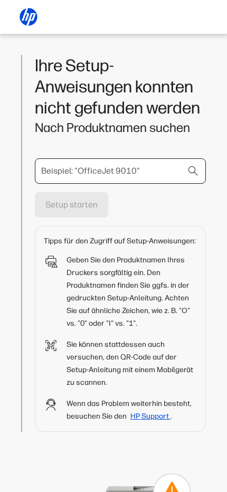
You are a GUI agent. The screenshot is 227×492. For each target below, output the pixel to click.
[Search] (193, 171)
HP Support (150, 416)
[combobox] (120, 171)
